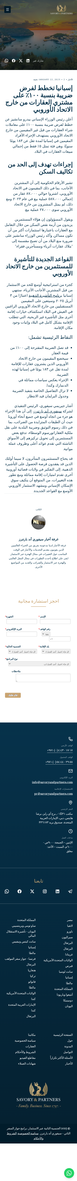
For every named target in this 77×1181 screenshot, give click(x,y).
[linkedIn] (28, 61)
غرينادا (69, 955)
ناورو (70, 932)
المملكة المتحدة (63, 989)
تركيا (33, 976)
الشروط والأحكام (25, 1052)
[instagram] (44, 891)
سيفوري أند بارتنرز (48, 411)
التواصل (68, 1052)
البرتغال (68, 943)
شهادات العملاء (27, 1064)
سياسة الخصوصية (25, 1041)
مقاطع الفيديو (28, 1058)
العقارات (30, 1047)
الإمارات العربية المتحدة (22, 1005)
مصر (70, 920)
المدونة (68, 1047)
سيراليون (67, 937)
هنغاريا (32, 970)
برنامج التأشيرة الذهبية (45, 295)
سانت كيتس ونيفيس (24, 942)
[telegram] (70, 891)
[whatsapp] (6, 61)
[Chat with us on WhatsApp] (69, 1173)
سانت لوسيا (66, 972)
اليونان (69, 1006)
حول (70, 1041)
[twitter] (21, 61)
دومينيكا (68, 1001)
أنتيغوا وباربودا (65, 995)
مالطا (69, 983)
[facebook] (13, 61)
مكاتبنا (32, 1035)
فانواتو (32, 982)
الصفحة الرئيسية (63, 1035)
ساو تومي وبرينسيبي (24, 926)
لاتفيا (70, 926)
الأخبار (69, 1064)
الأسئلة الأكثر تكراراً (61, 1058)
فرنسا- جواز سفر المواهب (20, 959)
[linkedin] (57, 891)
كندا (33, 999)
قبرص (69, 966)
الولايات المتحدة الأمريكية (58, 960)
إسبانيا (69, 978)
